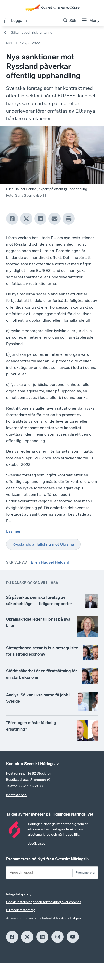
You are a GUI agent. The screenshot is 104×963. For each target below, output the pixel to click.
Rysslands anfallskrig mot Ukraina (43, 544)
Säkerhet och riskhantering (32, 32)
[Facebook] (12, 219)
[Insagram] (57, 937)
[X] (26, 219)
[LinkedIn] (40, 219)
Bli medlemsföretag (21, 910)
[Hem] (52, 7)
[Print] (69, 219)
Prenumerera (85, 872)
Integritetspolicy (18, 894)
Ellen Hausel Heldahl (50, 562)
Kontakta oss (16, 795)
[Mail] (54, 219)
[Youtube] (73, 937)
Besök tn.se (36, 843)
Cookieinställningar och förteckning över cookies (43, 902)
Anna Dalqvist (72, 918)
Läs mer (13, 531)
